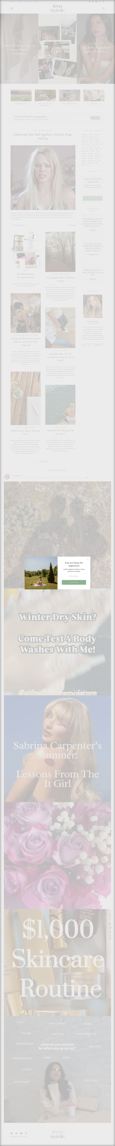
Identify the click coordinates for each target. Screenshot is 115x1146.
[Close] (88, 559)
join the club (74, 582)
